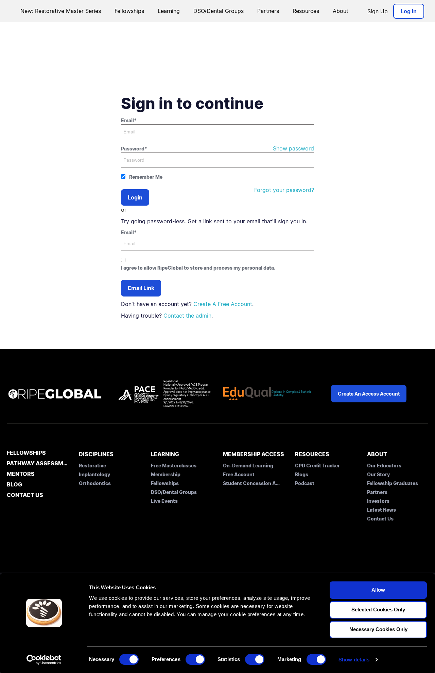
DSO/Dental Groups (218, 10)
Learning (169, 10)
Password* (134, 148)
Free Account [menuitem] (239, 474)
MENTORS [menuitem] (21, 474)
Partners (268, 10)
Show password (293, 148)
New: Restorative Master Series (60, 10)
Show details (353, 659)
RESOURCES (312, 454)
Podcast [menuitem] (304, 483)
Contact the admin (187, 315)
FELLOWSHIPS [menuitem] (26, 453)
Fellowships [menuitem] (165, 483)
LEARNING (165, 454)
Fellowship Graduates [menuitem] (392, 483)
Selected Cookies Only (378, 609)
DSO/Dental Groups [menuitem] (174, 492)
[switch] (195, 659)
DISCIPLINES (96, 454)
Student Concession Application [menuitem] (252, 483)
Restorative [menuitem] (92, 465)
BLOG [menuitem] (14, 485)
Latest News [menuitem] (381, 510)
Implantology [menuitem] (94, 474)
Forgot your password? (284, 190)
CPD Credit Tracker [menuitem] (317, 465)
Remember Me (145, 177)
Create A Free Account (222, 304)
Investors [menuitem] (378, 501)
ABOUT (377, 454)
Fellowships (129, 10)
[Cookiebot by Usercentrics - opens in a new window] (44, 660)
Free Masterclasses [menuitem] (173, 465)
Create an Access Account (369, 394)
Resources (306, 10)
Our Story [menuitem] (378, 474)
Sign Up (377, 11)
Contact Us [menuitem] (380, 519)
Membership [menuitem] (165, 474)
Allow (378, 590)
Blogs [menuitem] (301, 474)
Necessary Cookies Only (378, 629)
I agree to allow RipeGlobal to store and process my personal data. (198, 268)
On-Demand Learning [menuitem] (248, 465)
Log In (409, 11)
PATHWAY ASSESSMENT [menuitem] (37, 464)
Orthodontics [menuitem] (95, 483)
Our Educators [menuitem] (384, 465)
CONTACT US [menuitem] (25, 495)
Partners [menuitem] (377, 492)
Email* (129, 120)
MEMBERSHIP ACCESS (253, 454)
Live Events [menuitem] (164, 501)
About (340, 10)
